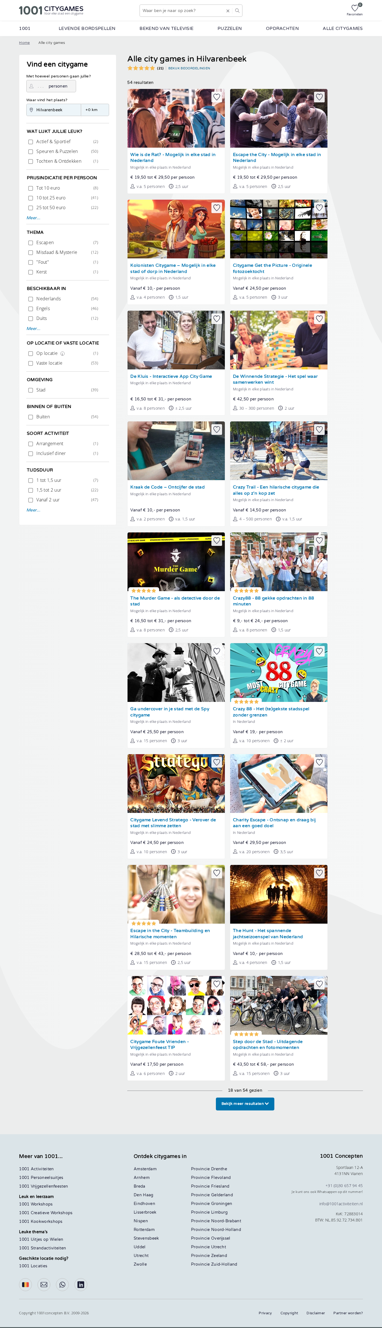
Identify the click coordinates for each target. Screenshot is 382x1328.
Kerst (66, 272)
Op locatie (66, 353)
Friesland (220, 1186)
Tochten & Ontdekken (66, 161)
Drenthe (219, 1169)
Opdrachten (282, 28)
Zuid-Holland (224, 1264)
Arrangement (66, 443)
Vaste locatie (66, 363)
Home (24, 43)
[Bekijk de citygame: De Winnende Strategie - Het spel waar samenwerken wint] (278, 340)
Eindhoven (144, 1203)
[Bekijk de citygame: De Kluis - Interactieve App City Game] (176, 340)
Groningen (221, 1203)
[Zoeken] (237, 10)
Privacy (265, 1313)
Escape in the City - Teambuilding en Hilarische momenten (170, 934)
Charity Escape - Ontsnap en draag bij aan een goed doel (274, 823)
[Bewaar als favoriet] (216, 97)
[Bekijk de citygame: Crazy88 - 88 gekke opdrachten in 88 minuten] (278, 561)
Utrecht (141, 1255)
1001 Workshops (36, 1204)
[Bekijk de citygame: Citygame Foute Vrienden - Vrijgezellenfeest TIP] (176, 1005)
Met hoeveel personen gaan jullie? (58, 76)
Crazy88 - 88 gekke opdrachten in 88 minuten (273, 601)
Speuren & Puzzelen (66, 151)
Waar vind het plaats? (46, 100)
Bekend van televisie (167, 28)
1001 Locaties (33, 1266)
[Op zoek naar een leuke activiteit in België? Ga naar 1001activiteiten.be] (25, 1284)
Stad (66, 390)
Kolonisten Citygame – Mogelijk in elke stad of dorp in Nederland (173, 268)
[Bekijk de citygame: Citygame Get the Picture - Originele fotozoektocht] (278, 229)
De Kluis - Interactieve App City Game (171, 376)
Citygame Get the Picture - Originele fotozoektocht (272, 268)
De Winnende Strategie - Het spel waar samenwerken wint (275, 379)
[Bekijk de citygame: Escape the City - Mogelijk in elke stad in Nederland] (278, 118)
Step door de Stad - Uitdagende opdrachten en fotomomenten (268, 1045)
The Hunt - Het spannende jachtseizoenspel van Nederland (268, 934)
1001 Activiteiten (36, 1169)
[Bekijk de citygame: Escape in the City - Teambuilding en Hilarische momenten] (176, 894)
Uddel (140, 1247)
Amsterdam (145, 1169)
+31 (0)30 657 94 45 (344, 1185)
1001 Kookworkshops (40, 1221)
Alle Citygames (343, 28)
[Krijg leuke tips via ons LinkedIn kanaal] (80, 1284)
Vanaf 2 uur (66, 500)
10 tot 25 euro (66, 198)
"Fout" (66, 262)
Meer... (33, 217)
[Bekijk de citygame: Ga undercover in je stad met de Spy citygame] (176, 672)
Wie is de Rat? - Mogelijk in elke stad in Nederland (173, 158)
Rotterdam (144, 1229)
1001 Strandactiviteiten (42, 1248)
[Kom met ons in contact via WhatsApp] (62, 1284)
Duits (66, 318)
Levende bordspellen (87, 28)
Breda (139, 1186)
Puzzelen (230, 28)
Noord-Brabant (226, 1221)
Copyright (289, 1313)
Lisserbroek (145, 1212)
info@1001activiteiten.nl (341, 1203)
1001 (24, 28)
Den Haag (143, 1195)
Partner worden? (348, 1313)
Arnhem (142, 1177)
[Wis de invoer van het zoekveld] (228, 11)
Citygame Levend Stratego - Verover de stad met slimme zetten (173, 823)
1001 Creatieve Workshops (45, 1213)
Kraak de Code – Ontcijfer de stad (167, 487)
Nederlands (66, 299)
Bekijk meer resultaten (243, 1103)
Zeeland (219, 1255)
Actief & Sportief (66, 141)
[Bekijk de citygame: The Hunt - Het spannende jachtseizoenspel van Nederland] (278, 894)
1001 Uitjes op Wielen (41, 1239)
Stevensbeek (146, 1238)
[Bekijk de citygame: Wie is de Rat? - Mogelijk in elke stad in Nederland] (176, 118)
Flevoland (221, 1177)
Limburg (219, 1212)
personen (58, 86)
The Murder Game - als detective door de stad (175, 601)
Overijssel (220, 1238)
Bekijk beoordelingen (189, 68)
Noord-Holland (226, 1229)
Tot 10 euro (66, 188)
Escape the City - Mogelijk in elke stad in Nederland (277, 158)
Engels (66, 308)
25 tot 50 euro (66, 207)
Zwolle (140, 1264)
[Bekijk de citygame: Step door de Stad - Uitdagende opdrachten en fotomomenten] (278, 1005)
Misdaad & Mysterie (66, 252)
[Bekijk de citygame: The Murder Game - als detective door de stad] (176, 561)
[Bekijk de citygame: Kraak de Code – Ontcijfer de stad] (176, 450)
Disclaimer (315, 1313)
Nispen (141, 1221)
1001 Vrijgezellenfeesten (43, 1186)
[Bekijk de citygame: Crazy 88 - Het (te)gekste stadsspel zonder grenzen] (278, 672)
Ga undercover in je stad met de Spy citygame (169, 712)
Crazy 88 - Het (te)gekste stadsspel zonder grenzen (271, 712)
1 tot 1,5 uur (66, 480)
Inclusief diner (66, 453)
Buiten (66, 417)
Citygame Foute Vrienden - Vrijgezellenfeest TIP (159, 1045)
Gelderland (222, 1195)
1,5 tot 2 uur (66, 490)
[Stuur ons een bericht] (43, 1284)
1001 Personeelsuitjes (41, 1177)
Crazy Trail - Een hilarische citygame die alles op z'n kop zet (276, 490)
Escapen (66, 242)
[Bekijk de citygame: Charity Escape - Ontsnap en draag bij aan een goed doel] (278, 783)
